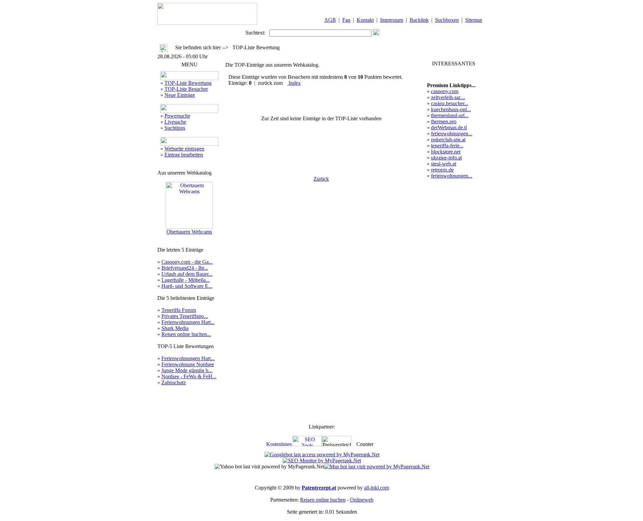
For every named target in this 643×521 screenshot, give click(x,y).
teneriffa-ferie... (447, 145)
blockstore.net (445, 151)
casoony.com (444, 91)
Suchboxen (447, 20)
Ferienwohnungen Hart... (188, 322)
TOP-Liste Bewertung (188, 83)
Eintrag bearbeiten (183, 154)
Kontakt (365, 20)
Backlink (419, 20)
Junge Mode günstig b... (186, 370)
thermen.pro (443, 121)
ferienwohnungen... (451, 133)
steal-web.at (443, 164)
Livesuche (175, 122)
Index (294, 83)
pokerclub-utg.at (448, 139)
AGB (330, 20)
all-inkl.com (376, 488)
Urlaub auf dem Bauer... (186, 274)
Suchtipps (174, 128)
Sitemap (473, 20)
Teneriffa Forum (178, 310)
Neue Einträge (179, 95)
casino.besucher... (449, 103)
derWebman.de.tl (449, 127)
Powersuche (177, 116)
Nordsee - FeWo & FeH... (188, 376)
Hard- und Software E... (186, 286)
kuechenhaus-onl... (451, 109)
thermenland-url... (450, 115)
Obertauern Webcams (189, 232)
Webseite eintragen (184, 148)
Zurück (321, 179)
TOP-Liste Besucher (186, 89)
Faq (346, 20)
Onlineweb (361, 500)
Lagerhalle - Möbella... (185, 280)
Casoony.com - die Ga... (187, 262)
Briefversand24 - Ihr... (184, 268)
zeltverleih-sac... (448, 97)
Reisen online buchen (323, 500)
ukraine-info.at (446, 157)
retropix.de (442, 170)
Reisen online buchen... (186, 334)
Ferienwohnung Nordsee (187, 364)
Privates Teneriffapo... (184, 316)
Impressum (391, 20)
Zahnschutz (173, 382)
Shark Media (175, 328)
